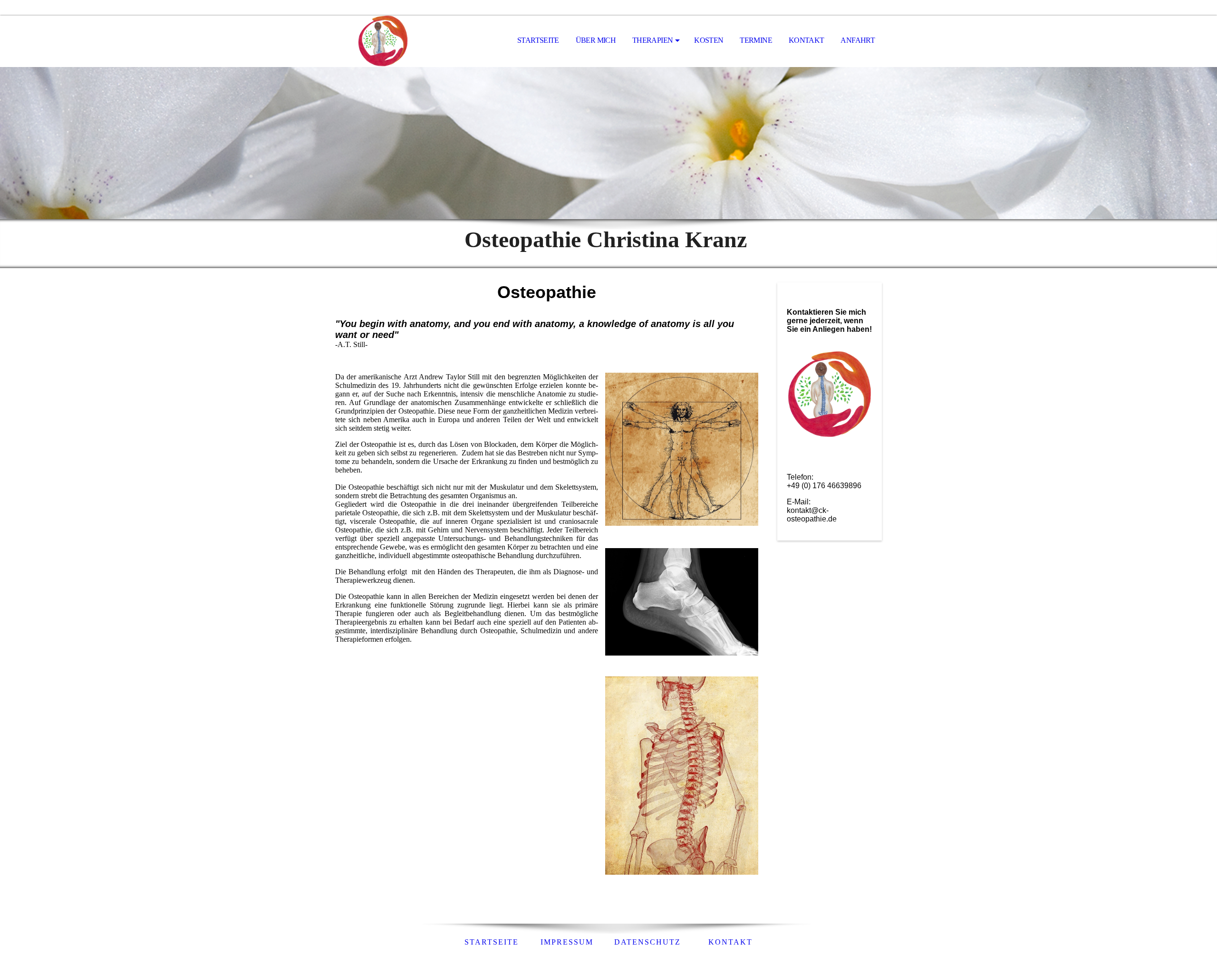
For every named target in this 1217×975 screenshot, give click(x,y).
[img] (382, 41)
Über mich (596, 40)
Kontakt (806, 40)
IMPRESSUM (565, 942)
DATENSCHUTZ (649, 942)
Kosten (708, 40)
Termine (756, 40)
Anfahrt (857, 40)
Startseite (538, 40)
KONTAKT (730, 942)
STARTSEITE (491, 942)
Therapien (652, 40)
